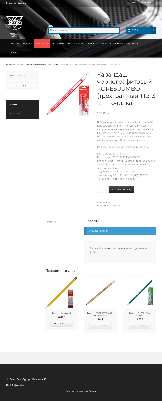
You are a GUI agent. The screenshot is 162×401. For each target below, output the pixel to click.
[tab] (61, 222)
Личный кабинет (147, 2)
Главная (15, 43)
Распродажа (42, 43)
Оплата (90, 43)
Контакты (102, 43)
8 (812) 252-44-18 (18, 3)
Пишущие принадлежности (35, 64)
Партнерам (132, 43)
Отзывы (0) (51, 222)
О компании (116, 43)
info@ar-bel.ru (17, 385)
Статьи (14, 53)
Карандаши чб (53, 64)
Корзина (134, 2)
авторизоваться (116, 248)
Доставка (78, 43)
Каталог (27, 43)
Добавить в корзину (121, 189)
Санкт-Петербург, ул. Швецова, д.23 (28, 379)
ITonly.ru (92, 391)
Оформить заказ (61, 43)
